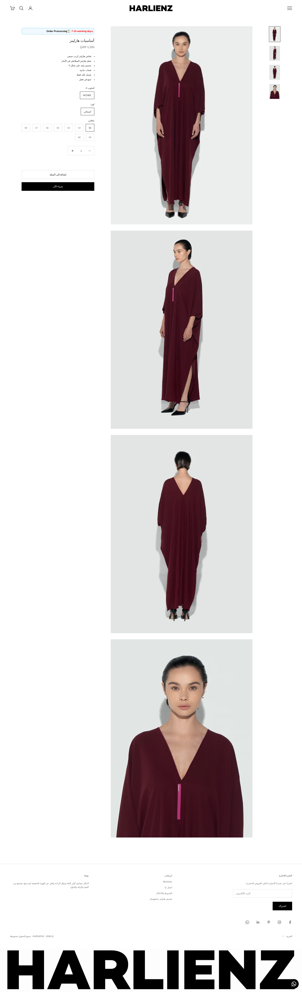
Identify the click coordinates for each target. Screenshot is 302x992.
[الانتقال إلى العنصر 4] (274, 91)
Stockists (167, 881)
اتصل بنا (168, 887)
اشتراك (282, 905)
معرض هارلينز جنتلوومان (161, 899)
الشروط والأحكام (164, 893)
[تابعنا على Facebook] (290, 922)
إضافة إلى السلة (58, 174)
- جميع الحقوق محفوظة (21, 936)
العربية (289, 936)
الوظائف (168, 875)
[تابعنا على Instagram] (279, 922)
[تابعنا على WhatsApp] (247, 922)
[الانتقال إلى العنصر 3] (274, 72)
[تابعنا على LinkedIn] (258, 922)
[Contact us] (294, 984)
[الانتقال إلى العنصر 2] (274, 53)
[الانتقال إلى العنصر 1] (274, 34)
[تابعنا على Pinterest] (269, 922)
